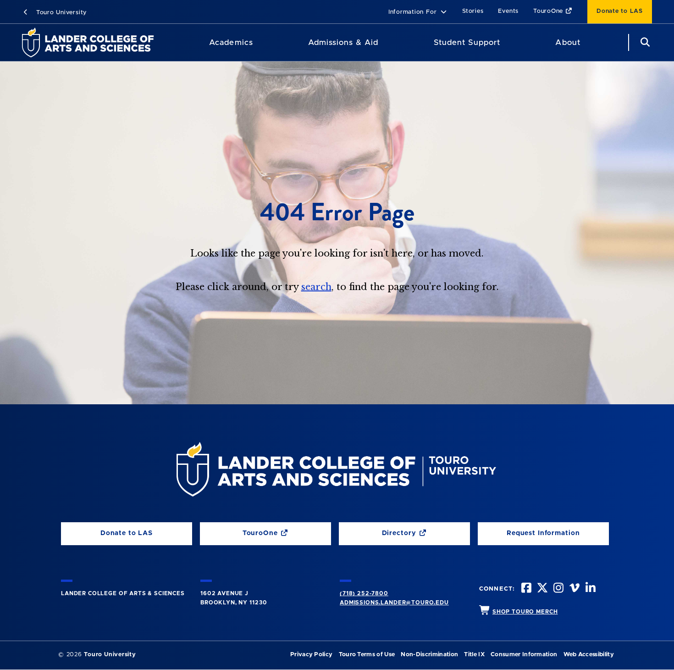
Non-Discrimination (429, 655)
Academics (231, 42)
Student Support (467, 42)
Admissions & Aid (343, 42)
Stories (472, 11)
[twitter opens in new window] (541, 589)
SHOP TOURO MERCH (525, 611)
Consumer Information (524, 655)
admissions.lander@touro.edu (394, 602)
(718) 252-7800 (364, 593)
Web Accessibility (589, 655)
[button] (417, 12)
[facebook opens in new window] (525, 589)
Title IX (474, 655)
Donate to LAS (620, 11)
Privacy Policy (311, 655)
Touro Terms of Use (367, 655)
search (316, 286)
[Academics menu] (259, 42)
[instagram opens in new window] (558, 589)
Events (508, 11)
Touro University (60, 13)
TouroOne (549, 11)
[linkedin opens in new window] (590, 589)
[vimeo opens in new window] (574, 589)
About (567, 42)
